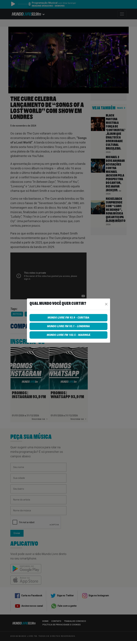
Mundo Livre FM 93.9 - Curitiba (68, 317)
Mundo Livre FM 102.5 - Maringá (68, 334)
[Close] (106, 304)
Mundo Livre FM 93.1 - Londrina (68, 326)
